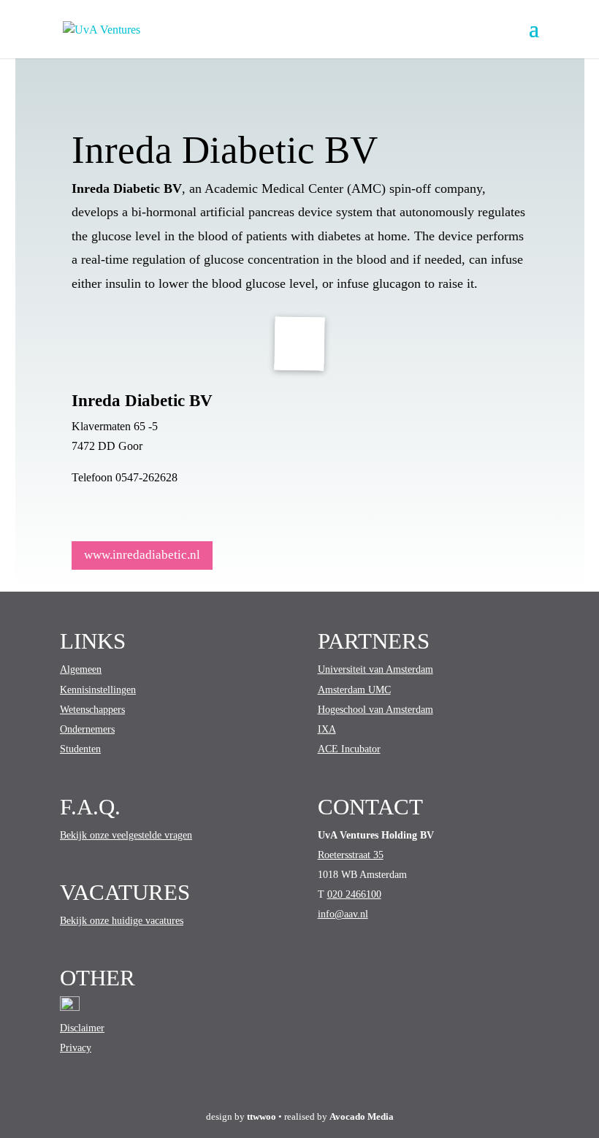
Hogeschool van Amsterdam (375, 709)
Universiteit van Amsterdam (375, 669)
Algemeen (81, 669)
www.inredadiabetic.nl (142, 555)
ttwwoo (261, 1116)
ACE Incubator (349, 749)
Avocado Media (361, 1116)
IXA (327, 729)
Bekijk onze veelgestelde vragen (126, 835)
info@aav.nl (343, 914)
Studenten (80, 749)
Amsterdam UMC (354, 689)
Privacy (75, 1047)
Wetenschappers (92, 709)
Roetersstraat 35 (351, 854)
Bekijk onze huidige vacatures (121, 920)
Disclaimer (82, 1028)
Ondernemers (87, 729)
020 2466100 (354, 894)
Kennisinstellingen (98, 689)
